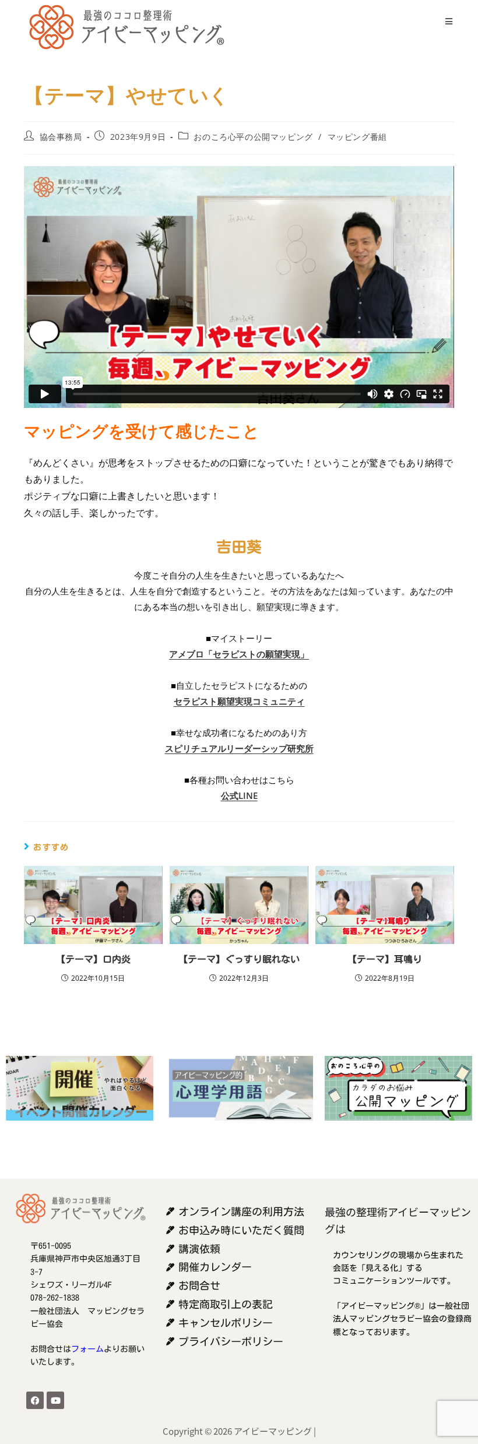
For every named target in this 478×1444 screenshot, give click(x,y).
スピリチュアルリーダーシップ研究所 (239, 748)
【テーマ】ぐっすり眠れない (239, 959)
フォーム (87, 1349)
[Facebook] (35, 1400)
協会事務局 (61, 136)
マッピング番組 (357, 136)
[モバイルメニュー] (445, 21)
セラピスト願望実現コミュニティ (239, 701)
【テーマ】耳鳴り (384, 959)
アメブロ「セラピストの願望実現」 (239, 654)
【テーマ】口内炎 (93, 959)
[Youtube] (55, 1400)
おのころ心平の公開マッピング (253, 136)
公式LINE (239, 795)
